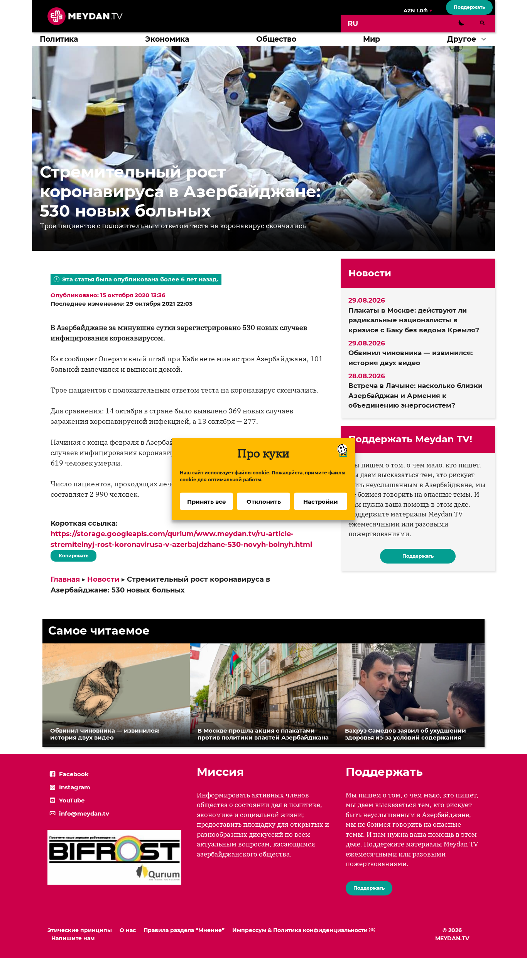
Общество (276, 39)
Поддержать (469, 7)
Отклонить (264, 501)
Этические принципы (79, 930)
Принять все (206, 501)
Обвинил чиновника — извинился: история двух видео (410, 358)
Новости (103, 579)
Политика (59, 39)
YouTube (71, 800)
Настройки (320, 501)
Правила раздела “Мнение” (184, 930)
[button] (485, 39)
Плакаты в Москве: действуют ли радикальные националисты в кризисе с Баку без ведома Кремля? (413, 320)
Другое (461, 39)
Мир (371, 39)
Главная (65, 579)
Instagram (74, 787)
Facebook (74, 774)
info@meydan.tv (84, 813)
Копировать (72, 554)
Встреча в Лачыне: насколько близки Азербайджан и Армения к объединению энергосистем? (415, 395)
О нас (128, 930)
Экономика (167, 39)
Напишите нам (73, 938)
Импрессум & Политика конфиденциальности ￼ (303, 930)
